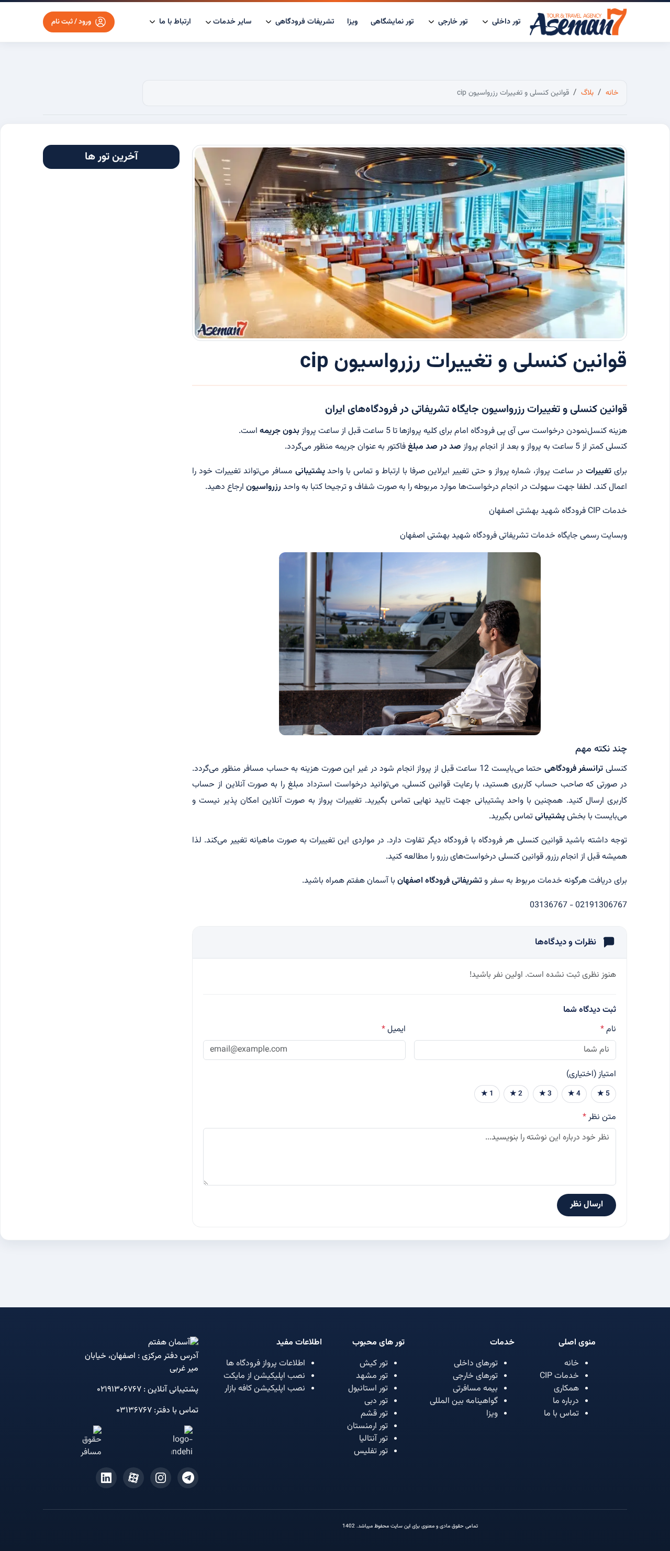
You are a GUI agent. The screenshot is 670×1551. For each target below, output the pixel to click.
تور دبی (376, 1401)
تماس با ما (561, 1413)
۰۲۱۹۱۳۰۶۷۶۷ (119, 1389)
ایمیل (394, 1029)
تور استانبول (368, 1388)
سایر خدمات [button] (232, 22)
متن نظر (599, 1117)
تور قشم (374, 1413)
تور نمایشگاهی (392, 22)
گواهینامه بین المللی (464, 1401)
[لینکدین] (106, 1477)
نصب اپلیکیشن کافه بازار (265, 1388)
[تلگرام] (187, 1477)
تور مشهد (372, 1376)
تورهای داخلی (476, 1363)
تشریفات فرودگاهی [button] (303, 22)
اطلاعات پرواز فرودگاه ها (265, 1363)
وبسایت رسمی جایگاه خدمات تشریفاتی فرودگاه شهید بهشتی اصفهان (513, 535)
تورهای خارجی (475, 1376)
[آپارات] (133, 1477)
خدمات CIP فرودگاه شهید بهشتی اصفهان (558, 511)
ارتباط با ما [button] (174, 22)
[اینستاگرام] (160, 1477)
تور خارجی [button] (452, 22)
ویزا (352, 22)
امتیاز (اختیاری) (591, 1074)
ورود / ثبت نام (71, 21)
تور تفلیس (371, 1451)
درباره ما (566, 1401)
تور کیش (374, 1363)
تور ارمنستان (367, 1426)
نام (608, 1029)
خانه (571, 1363)
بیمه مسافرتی (475, 1388)
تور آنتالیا (373, 1438)
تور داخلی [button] (505, 22)
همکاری (566, 1388)
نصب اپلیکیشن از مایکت (264, 1376)
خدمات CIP (559, 1376)
